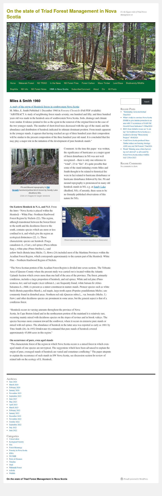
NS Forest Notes (39, 89)
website (12, 470)
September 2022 (15, 424)
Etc (103, 89)
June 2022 (13, 430)
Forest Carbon (88, 83)
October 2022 (14, 421)
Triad (11, 464)
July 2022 (13, 427)
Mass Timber (104, 83)
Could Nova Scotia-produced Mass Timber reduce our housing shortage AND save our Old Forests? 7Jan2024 (137, 143)
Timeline (12, 461)
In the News (55, 83)
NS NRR (12, 456)
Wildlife (12, 473)
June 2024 (13, 381)
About (96, 89)
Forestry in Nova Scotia (18, 450)
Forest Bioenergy (15, 447)
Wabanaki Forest (26, 83)
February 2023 (14, 410)
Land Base (118, 83)
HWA (11, 453)
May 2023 (13, 401)
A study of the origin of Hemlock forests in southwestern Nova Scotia (44, 106)
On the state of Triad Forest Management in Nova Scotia (62, 13)
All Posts (112, 89)
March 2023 (13, 407)
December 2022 (15, 416)
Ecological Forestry (16, 441)
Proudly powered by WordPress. (136, 479)
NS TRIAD (42, 83)
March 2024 (13, 384)
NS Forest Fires (71, 83)
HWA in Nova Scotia (59, 89)
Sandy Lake (100, 186)
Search (146, 101)
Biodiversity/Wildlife (135, 83)
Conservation (14, 439)
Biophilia (14, 89)
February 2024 (14, 387)
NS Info (24, 89)
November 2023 (15, 393)
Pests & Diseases (15, 459)
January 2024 (14, 390)
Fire (10, 444)
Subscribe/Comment (81, 89)
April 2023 (13, 404)
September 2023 (15, 396)
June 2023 (13, 398)
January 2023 (14, 413)
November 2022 (15, 419)
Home (13, 83)
